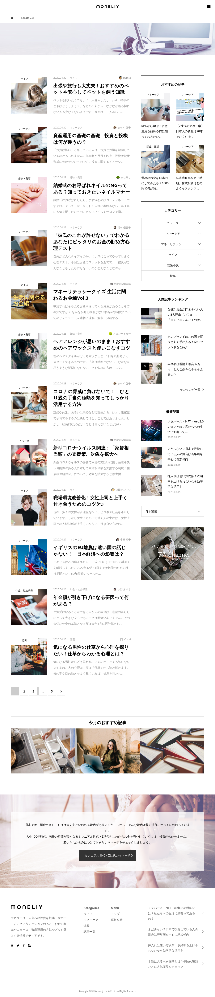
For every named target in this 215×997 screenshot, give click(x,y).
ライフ (172, 255)
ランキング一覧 (190, 390)
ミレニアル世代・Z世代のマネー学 (107, 855)
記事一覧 (89, 931)
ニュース (173, 223)
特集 (173, 276)
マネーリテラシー (173, 244)
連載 (86, 926)
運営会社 (117, 920)
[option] (43, 750)
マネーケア (172, 234)
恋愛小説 (173, 265)
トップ (115, 914)
